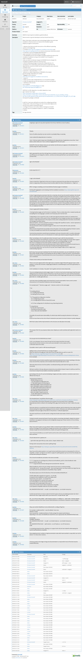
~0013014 (21, 156)
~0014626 (21, 544)
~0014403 (21, 275)
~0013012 (21, 134)
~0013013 (21, 148)
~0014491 (21, 421)
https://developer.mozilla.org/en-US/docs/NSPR (34, 93)
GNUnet (66, 2)
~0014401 (21, 255)
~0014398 (21, 198)
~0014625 (21, 536)
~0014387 (21, 181)
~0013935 (21, 173)
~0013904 (21, 164)
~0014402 (21, 266)
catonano (16, 170)
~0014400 (21, 241)
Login (21, 6)
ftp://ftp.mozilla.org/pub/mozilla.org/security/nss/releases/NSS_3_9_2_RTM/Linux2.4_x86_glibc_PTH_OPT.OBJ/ (49, 96)
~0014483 (21, 341)
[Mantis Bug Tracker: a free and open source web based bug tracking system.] (76, 655)
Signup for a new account (29, 6)
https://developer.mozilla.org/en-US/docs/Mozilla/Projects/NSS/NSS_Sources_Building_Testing (45, 95)
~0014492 (21, 429)
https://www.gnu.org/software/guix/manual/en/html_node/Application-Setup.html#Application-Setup (54, 355)
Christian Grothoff (27, 22)
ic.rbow (15, 187)
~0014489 (21, 401)
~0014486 (21, 377)
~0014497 (21, 510)
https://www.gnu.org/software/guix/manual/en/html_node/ (46, 354)
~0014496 (21, 501)
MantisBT (20, 654)
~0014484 (21, 353)
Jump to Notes (16, 13)
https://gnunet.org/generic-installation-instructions (40, 49)
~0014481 (21, 324)
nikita (15, 131)
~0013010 (21, 125)
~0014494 (21, 440)
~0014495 (21, 460)
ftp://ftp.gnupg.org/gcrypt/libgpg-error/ (32, 87)
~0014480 (21, 283)
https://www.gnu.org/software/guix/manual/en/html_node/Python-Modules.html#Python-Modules (54, 400)
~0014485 (21, 363)
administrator (18, 657)
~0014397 (21, 189)
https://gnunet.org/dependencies (31, 51)
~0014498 (21, 521)
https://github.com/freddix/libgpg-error (32, 85)
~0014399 (21, 212)
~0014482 (21, 333)
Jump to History (26, 13)
